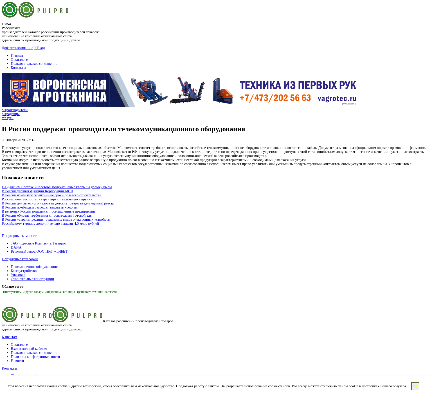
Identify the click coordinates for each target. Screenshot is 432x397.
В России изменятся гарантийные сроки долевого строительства (51, 195)
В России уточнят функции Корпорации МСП (37, 191)
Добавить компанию (17, 48)
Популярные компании (19, 236)
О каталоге (19, 59)
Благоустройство (24, 271)
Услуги (8, 118)
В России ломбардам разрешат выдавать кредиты (40, 207)
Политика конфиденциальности (35, 357)
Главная (17, 55)
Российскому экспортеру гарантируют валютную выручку (47, 199)
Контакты (18, 68)
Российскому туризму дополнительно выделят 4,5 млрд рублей (50, 223)
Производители (15, 110)
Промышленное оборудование (34, 267)
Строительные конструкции (32, 279)
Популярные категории (20, 259)
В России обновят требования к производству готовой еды (47, 215)
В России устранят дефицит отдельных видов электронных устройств (56, 219)
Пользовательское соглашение (34, 63)
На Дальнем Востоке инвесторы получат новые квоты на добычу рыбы (57, 187)
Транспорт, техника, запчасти (96, 292)
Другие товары (33, 292)
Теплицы (69, 292)
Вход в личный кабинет (29, 348)
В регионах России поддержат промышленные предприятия (48, 211)
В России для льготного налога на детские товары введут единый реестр (58, 203)
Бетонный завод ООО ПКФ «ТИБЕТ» (40, 251)
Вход (39, 48)
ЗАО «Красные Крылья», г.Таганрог (38, 243)
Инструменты (12, 292)
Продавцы (11, 114)
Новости (17, 361)
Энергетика (53, 292)
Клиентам (9, 337)
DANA (16, 247)
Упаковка (18, 275)
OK (415, 386)
